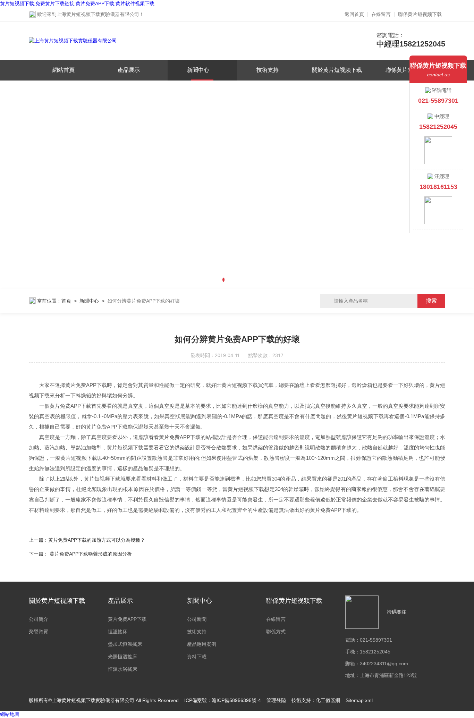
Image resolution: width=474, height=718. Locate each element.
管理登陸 (276, 700)
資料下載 (196, 656)
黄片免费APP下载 (127, 619)
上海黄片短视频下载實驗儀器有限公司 (98, 14)
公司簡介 (38, 619)
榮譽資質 (38, 631)
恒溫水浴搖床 (122, 669)
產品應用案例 (201, 644)
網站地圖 (9, 714)
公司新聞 (196, 619)
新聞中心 (198, 70)
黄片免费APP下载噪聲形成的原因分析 (91, 554)
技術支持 (267, 70)
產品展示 (129, 70)
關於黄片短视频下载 (337, 70)
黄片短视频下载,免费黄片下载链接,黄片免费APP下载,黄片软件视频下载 (77, 3)
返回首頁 (354, 14)
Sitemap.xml (359, 700)
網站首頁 (63, 70)
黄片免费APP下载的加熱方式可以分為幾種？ (96, 540)
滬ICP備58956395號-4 (236, 700)
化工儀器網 (328, 700)
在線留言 (381, 14)
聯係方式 (276, 631)
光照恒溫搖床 (122, 656)
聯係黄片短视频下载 (420, 14)
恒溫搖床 (117, 631)
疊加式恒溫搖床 (125, 644)
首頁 (66, 301)
